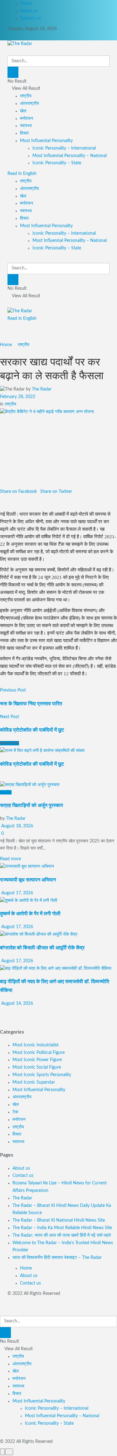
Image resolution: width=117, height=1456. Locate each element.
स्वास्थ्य (26, 126)
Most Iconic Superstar (33, 1082)
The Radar (41, 389)
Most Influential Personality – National (69, 156)
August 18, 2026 (16, 826)
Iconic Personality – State (56, 163)
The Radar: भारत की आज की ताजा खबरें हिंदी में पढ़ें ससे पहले (61, 1235)
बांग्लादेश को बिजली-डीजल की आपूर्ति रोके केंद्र (42, 947)
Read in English (22, 173)
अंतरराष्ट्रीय (29, 103)
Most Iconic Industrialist (35, 1045)
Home (26, 3)
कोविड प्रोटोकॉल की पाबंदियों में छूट (32, 764)
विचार (24, 133)
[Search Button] (12, 72)
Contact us (30, 18)
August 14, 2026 (16, 1003)
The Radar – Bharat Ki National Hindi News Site (58, 1220)
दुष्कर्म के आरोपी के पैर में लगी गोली (30, 913)
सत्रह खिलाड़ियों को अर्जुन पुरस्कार (31, 805)
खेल (23, 111)
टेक (15, 1112)
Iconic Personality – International (64, 148)
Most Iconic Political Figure (38, 1052)
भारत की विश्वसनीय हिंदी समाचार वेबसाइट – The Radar (57, 1257)
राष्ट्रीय (26, 96)
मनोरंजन (26, 118)
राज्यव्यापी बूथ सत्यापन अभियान (28, 879)
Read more (10, 859)
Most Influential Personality (46, 141)
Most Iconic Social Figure (36, 1067)
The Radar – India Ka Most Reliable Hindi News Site (62, 1228)
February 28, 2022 (17, 397)
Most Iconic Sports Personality (41, 1075)
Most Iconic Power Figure (37, 1060)
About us (28, 11)
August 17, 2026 (16, 893)
